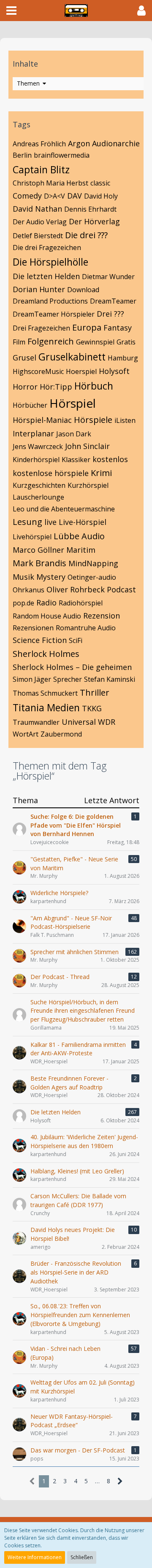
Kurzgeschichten (39, 485)
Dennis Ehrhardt (90, 209)
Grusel (24, 357)
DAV (74, 196)
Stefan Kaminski (109, 679)
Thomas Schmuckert (45, 693)
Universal (79, 722)
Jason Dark (73, 433)
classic (100, 183)
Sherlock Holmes (46, 653)
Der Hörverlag (94, 221)
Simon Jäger (32, 679)
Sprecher (67, 679)
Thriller (94, 692)
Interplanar (33, 433)
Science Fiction (40, 640)
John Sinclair (87, 446)
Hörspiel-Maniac (42, 420)
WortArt (25, 734)
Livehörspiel (32, 536)
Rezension (101, 616)
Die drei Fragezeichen (47, 247)
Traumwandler (36, 722)
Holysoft (114, 371)
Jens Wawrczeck (38, 446)
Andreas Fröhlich (39, 143)
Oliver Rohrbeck (75, 589)
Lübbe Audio (79, 536)
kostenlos (110, 459)
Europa (86, 327)
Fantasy (117, 328)
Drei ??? (110, 314)
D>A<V (54, 196)
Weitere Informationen (35, 1557)
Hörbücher (30, 405)
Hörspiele (93, 419)
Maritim (80, 550)
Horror (25, 387)
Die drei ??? (86, 235)
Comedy (27, 196)
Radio (46, 602)
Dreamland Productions (50, 301)
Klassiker (76, 459)
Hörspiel (72, 403)
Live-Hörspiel (82, 522)
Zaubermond (61, 734)
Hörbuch (93, 386)
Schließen (82, 1557)
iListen (125, 420)
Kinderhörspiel (36, 459)
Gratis (126, 342)
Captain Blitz (41, 169)
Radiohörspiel (81, 603)
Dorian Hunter (39, 289)
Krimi (101, 473)
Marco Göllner (38, 550)
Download (83, 289)
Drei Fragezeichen (41, 328)
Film (19, 342)
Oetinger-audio (92, 577)
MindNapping (93, 563)
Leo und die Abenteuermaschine (64, 509)
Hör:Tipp (56, 387)
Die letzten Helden (46, 276)
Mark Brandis (39, 563)
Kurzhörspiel (88, 485)
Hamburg (123, 358)
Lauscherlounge (38, 497)
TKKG (92, 708)
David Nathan (37, 209)
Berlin (22, 155)
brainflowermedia (62, 155)
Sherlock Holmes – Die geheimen (72, 667)
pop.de (23, 603)
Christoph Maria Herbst (50, 183)
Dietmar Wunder (108, 276)
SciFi (75, 640)
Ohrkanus (28, 589)
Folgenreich (50, 341)
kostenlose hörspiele (51, 473)
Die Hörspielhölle (50, 262)
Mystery (50, 577)
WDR (106, 722)
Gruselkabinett (72, 356)
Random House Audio (47, 616)
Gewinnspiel (95, 342)
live (50, 522)
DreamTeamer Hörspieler (54, 314)
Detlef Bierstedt (38, 235)
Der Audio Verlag (40, 221)
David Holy (101, 196)
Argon (79, 143)
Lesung (27, 521)
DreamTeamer (113, 301)
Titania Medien (46, 707)
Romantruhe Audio (86, 627)
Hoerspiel (81, 371)
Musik (23, 577)
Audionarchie (116, 143)
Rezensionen (33, 627)
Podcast (121, 589)
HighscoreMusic (38, 371)
